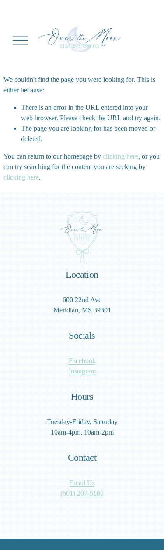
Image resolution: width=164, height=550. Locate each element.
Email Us (82, 482)
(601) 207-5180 (82, 493)
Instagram (82, 371)
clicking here (120, 156)
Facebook (82, 360)
